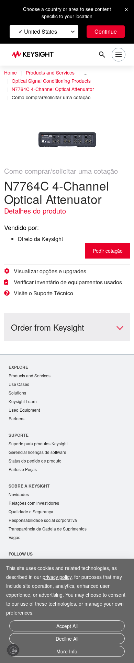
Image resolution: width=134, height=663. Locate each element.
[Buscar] (102, 54)
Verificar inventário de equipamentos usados (68, 282)
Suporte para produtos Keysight (38, 443)
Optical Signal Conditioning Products (51, 80)
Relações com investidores (34, 503)
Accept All (67, 625)
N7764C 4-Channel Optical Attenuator (53, 88)
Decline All (67, 638)
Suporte (19, 435)
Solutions (17, 393)
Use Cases (19, 384)
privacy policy (57, 576)
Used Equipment (24, 410)
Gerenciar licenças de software (37, 452)
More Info (66, 651)
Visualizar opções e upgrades (50, 271)
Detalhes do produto (35, 211)
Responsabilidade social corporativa (43, 520)
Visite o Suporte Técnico (43, 293)
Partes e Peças (23, 469)
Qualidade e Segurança (31, 511)
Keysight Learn (23, 401)
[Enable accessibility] (13, 650)
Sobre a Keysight (29, 486)
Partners (16, 418)
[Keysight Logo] (35, 55)
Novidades (19, 494)
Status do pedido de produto (35, 461)
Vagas (14, 537)
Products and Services (50, 72)
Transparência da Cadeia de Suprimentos (48, 528)
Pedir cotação (108, 250)
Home (10, 72)
